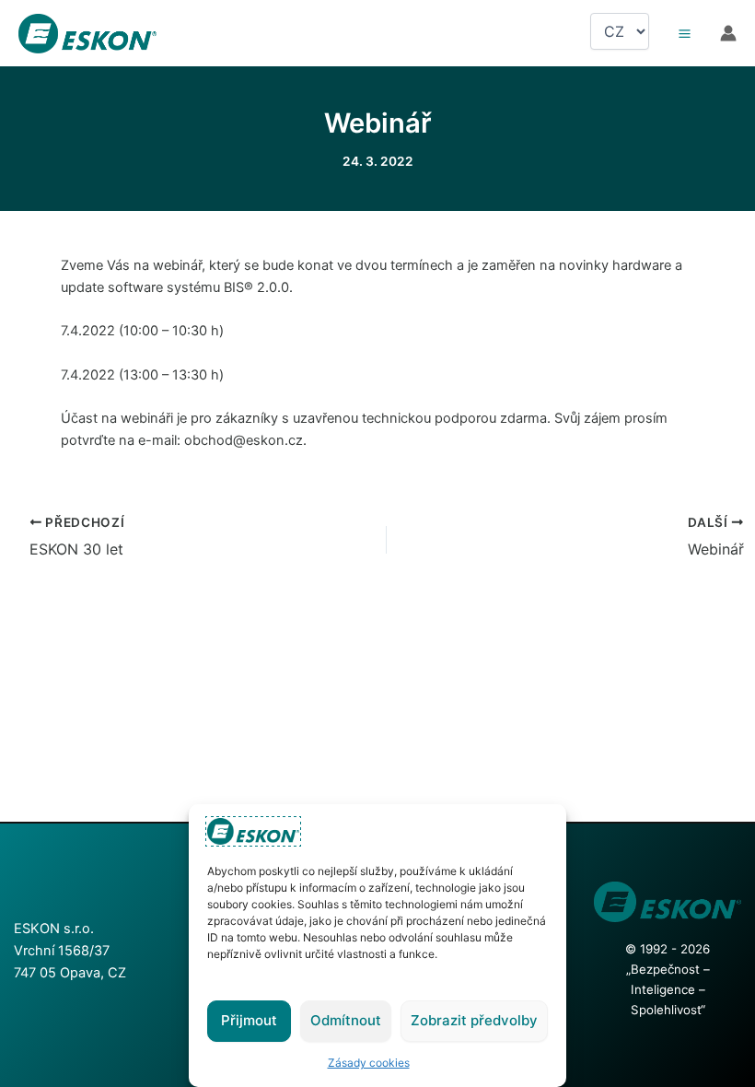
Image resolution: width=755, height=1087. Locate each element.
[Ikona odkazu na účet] (728, 33)
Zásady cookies (369, 1062)
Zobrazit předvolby (474, 1020)
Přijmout (249, 1020)
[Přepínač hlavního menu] (685, 34)
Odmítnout (345, 1020)
